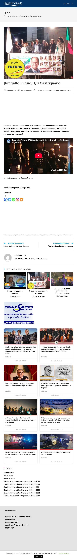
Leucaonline (11, 90)
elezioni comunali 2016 (38, 235)
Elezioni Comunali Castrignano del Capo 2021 (22, 481)
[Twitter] (9, 197)
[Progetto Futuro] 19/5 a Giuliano (38, 292)
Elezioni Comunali (44, 90)
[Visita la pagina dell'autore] (8, 258)
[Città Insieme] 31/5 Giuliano (15, 292)
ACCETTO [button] (38, 556)
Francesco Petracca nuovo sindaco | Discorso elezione (62, 291)
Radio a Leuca (9, 478)
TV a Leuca (8, 476)
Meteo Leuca (9, 473)
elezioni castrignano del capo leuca (18, 235)
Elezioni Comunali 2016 (62, 90)
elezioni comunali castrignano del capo (59, 235)
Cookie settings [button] (64, 553)
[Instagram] (17, 197)
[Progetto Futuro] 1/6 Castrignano (30, 16)
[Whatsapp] (13, 197)
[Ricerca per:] (71, 4)
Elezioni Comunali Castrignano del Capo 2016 (22, 484)
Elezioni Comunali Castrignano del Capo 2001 (22, 493)
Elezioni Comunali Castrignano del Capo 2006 (22, 490)
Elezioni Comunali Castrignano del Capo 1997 (22, 496)
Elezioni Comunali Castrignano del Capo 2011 (21, 487)
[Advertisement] (38, 109)
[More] (21, 197)
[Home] (4, 16)
